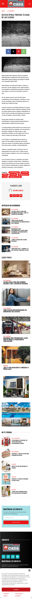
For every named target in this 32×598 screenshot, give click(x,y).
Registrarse (16, 522)
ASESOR (5, 365)
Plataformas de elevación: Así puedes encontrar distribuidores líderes (19, 441)
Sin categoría (16, 438)
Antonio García (18, 190)
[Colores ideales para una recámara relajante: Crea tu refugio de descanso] (6, 211)
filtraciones (25, 172)
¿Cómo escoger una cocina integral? (19, 240)
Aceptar (16, 589)
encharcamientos (14, 172)
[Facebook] (8, 51)
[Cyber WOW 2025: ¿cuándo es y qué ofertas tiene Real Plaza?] (6, 248)
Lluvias (5, 177)
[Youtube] (20, 195)
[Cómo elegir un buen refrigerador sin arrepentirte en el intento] (6, 221)
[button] (29, 570)
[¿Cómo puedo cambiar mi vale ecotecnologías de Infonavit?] (6, 491)
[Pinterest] (18, 51)
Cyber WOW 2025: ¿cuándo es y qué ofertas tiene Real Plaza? (20, 249)
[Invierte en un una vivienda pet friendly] (6, 466)
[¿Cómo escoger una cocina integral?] (6, 239)
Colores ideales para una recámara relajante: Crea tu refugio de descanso (19, 212)
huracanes (13, 175)
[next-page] (5, 500)
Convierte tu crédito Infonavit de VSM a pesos (20, 479)
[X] (13, 51)
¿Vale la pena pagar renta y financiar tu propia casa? (16, 368)
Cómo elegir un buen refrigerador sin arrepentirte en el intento (20, 221)
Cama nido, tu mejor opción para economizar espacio (20, 454)
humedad (5, 175)
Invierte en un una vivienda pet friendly (20, 467)
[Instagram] (14, 195)
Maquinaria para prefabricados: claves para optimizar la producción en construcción (19, 231)
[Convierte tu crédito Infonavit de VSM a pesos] (6, 479)
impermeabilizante (23, 175)
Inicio (3, 11)
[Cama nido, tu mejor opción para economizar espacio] (6, 453)
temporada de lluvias (15, 177)
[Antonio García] (11, 190)
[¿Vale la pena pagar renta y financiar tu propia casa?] (16, 354)
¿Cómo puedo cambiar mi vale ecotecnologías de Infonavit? (19, 492)
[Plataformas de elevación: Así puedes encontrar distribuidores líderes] (6, 441)
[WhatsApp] (23, 51)
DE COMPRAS (10, 11)
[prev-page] (3, 500)
